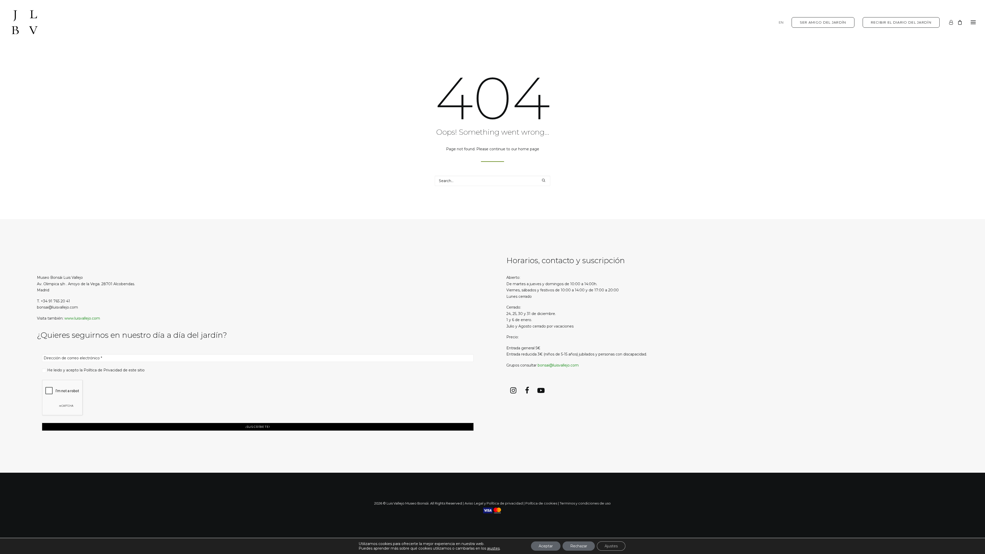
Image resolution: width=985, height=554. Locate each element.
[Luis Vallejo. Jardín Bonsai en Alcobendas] (24, 22)
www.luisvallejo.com (82, 318)
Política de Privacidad (103, 370)
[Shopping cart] (957, 22)
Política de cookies (541, 503)
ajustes (493, 548)
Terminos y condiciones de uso (585, 503)
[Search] (492, 181)
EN (781, 22)
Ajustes (611, 546)
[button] (973, 22)
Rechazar (578, 546)
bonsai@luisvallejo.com (558, 365)
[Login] (948, 22)
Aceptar (546, 546)
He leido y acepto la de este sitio (95, 370)
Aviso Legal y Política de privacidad (494, 503)
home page (528, 149)
